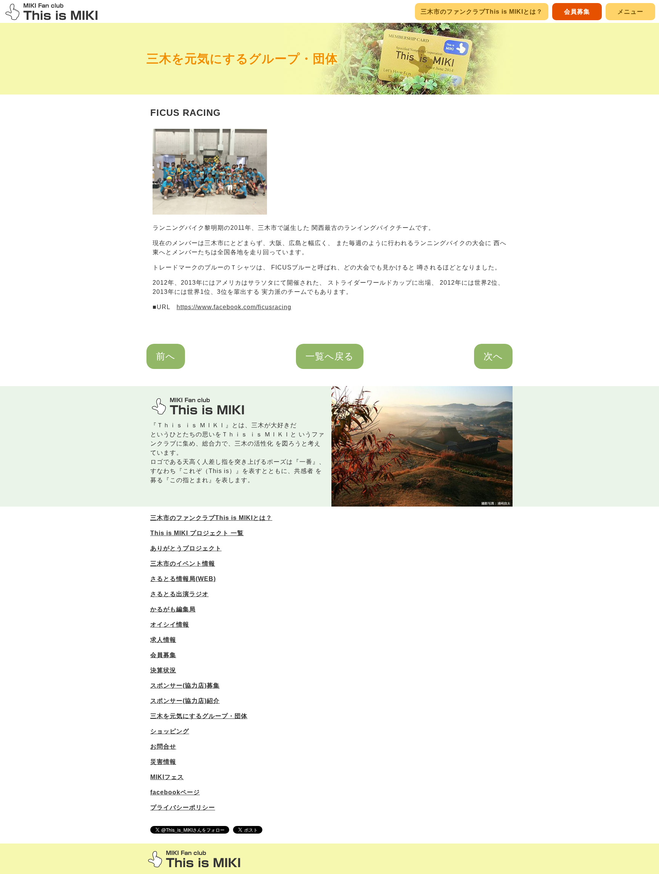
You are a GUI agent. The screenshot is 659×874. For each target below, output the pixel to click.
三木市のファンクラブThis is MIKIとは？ (482, 11)
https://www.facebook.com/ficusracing (234, 307)
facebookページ (175, 792)
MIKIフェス (167, 777)
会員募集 (577, 11)
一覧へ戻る (329, 356)
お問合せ (163, 746)
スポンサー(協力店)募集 (185, 685)
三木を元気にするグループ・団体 (242, 59)
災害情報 (163, 762)
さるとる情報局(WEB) (183, 579)
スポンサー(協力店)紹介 (185, 701)
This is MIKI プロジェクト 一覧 (197, 533)
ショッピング (169, 731)
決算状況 (163, 670)
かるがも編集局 (173, 609)
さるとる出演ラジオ (179, 594)
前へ (165, 356)
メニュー (630, 11)
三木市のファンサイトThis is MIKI (194, 859)
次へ (493, 356)
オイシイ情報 (169, 624)
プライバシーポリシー (182, 807)
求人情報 (163, 640)
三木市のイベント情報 (182, 563)
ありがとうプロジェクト (186, 548)
